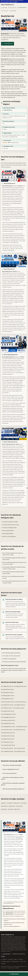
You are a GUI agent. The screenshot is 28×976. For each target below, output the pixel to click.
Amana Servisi (4, 806)
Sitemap (3, 956)
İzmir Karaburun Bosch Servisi (8, 720)
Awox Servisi (4, 809)
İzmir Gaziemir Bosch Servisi (7, 711)
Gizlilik (10, 959)
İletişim (3, 963)
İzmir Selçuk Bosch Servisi (7, 748)
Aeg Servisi (3, 803)
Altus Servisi (24, 803)
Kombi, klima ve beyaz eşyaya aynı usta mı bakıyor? (12, 778)
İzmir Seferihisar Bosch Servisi (8, 745)
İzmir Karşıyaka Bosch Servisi (8, 723)
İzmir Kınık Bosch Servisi (21, 726)
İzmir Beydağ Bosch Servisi (7, 698)
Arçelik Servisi (12, 806)
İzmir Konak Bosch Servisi (19, 729)
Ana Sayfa (4, 7)
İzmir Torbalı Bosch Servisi (7, 751)
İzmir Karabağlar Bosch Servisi (8, 717)
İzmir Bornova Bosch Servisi (7, 701)
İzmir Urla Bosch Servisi (19, 751)
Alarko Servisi (17, 803)
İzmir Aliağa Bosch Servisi (7, 686)
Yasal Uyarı (4, 959)
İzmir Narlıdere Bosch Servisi (7, 739)
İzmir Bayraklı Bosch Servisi (7, 692)
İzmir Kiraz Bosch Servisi (6, 729)
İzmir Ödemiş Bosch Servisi (7, 742)
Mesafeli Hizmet (15, 961)
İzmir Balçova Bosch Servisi (20, 686)
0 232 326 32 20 (22, 7)
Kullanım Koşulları (6, 961)
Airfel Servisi (10, 803)
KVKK (15, 959)
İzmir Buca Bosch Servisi (20, 701)
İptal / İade (23, 961)
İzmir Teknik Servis (7, 5)
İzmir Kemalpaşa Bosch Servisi (8, 726)
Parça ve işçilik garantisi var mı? (10, 769)
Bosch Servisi (12, 7)
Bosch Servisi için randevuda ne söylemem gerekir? (13, 783)
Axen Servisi (10, 809)
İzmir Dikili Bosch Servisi (6, 708)
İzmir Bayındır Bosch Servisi (7, 689)
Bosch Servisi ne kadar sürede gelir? (11, 765)
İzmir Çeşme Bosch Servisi (7, 705)
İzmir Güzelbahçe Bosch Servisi (8, 714)
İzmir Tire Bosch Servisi (19, 748)
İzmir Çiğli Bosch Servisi (19, 705)
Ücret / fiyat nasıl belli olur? (9, 773)
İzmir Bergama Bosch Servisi (7, 695)
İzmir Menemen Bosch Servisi (8, 736)
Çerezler (21, 959)
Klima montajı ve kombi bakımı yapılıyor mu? (13, 789)
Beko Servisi (17, 809)
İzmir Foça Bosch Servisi (18, 708)
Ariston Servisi (19, 806)
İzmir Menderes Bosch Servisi (8, 732)
